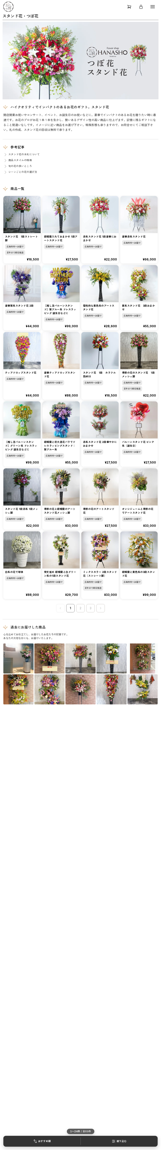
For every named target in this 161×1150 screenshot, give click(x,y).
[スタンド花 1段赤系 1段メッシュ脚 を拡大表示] (80, 658)
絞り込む (122, 1141)
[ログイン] (141, 7)
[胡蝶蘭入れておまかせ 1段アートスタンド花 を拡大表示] (111, 658)
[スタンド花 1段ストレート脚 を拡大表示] (49, 658)
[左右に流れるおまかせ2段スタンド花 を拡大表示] (142, 689)
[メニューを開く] (153, 7)
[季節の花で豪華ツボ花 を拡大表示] (18, 658)
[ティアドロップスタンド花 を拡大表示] (111, 689)
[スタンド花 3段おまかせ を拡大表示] (49, 689)
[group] (80, 60)
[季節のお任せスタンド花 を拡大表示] (80, 689)
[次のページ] (100, 608)
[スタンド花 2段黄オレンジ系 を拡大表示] (18, 689)
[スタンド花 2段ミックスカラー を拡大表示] (142, 658)
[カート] (129, 7)
